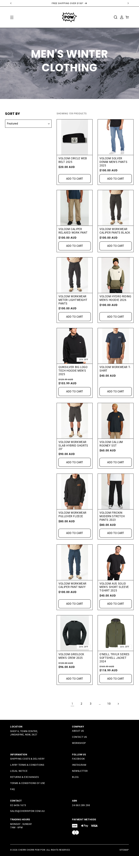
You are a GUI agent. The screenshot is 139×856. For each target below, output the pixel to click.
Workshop (79, 743)
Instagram (79, 764)
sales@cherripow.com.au (27, 811)
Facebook (78, 758)
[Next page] (118, 703)
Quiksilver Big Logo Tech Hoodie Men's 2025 (72, 371)
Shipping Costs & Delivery (27, 758)
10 (109, 703)
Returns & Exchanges (24, 777)
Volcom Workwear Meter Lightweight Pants (72, 300)
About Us (78, 730)
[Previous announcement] (11, 3)
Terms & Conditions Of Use (27, 783)
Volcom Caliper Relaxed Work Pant (72, 230)
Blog (75, 777)
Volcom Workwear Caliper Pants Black (115, 230)
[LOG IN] (121, 17)
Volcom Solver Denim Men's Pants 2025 (113, 162)
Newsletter (80, 771)
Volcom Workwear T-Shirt (115, 369)
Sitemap (124, 850)
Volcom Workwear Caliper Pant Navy (72, 585)
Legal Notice (18, 771)
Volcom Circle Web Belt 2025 (72, 160)
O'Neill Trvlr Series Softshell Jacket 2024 (115, 658)
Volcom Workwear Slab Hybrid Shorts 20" (73, 445)
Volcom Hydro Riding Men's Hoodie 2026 (115, 298)
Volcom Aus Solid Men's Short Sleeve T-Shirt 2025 (114, 587)
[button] (11, 17)
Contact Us (79, 737)
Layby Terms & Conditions (27, 764)
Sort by (12, 113)
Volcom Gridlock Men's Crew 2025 (71, 656)
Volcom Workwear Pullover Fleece (72, 514)
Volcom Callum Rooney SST (111, 443)
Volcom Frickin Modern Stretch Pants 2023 (112, 516)
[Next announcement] (128, 3)
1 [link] (72, 703)
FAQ (12, 789)
